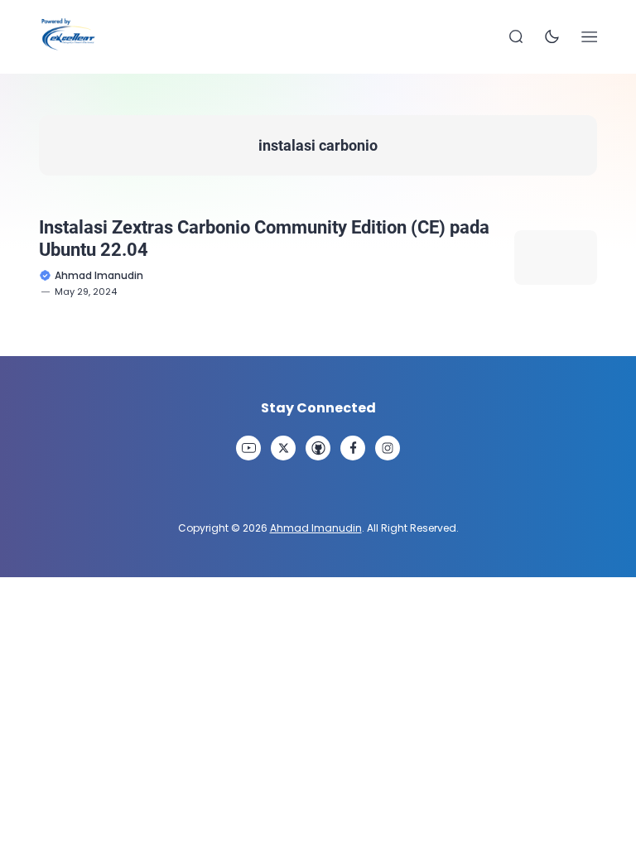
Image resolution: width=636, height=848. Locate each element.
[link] (248, 448)
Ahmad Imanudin (316, 528)
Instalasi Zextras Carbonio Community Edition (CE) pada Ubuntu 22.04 (264, 238)
